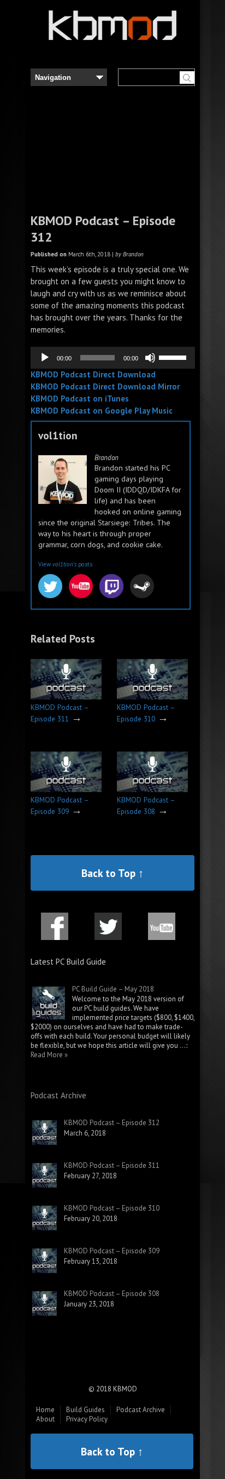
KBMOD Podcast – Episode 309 (111, 1251)
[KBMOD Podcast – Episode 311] (66, 697)
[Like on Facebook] (55, 933)
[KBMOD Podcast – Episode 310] (152, 697)
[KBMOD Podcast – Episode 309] (66, 789)
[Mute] (150, 357)
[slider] (174, 356)
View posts (65, 564)
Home (45, 1409)
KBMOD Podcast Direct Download (93, 374)
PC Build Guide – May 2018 (113, 989)
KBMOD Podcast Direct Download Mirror (105, 386)
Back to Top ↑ (112, 873)
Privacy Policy (87, 1419)
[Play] (44, 357)
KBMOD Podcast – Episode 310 (111, 1208)
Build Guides (85, 1409)
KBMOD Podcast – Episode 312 (111, 1122)
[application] (113, 358)
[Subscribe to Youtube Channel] (162, 933)
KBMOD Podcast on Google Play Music (102, 410)
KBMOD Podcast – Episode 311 (111, 1165)
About (45, 1419)
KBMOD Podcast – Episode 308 (111, 1293)
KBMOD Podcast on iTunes (80, 398)
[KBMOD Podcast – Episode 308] (152, 789)
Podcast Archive (58, 1095)
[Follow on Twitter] (108, 933)
